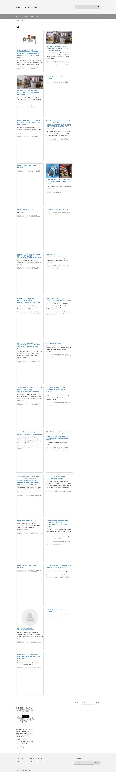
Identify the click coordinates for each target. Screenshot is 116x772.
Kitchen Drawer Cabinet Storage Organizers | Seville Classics (58, 389)
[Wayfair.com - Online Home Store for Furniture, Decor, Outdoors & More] (59, 44)
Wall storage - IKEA (25, 209)
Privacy (17, 764)
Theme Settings (52, 762)
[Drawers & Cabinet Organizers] (30, 432)
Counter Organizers (54, 479)
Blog (31, 16)
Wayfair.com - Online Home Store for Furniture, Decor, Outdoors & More (57, 48)
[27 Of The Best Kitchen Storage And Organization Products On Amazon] (59, 177)
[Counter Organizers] (59, 476)
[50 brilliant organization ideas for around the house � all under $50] (59, 122)
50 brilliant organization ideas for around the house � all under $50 (58, 127)
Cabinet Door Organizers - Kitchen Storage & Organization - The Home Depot (29, 300)
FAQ (37, 16)
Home (17, 16)
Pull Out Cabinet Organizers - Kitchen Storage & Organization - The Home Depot (29, 256)
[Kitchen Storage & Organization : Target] (29, 625)
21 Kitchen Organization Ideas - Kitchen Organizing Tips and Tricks (58, 438)
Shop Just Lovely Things (26, 521)
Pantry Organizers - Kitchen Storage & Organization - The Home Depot (28, 122)
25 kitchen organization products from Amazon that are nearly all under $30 (28, 482)
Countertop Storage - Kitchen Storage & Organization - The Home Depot (29, 656)
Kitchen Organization (54, 343)
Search (17, 762)
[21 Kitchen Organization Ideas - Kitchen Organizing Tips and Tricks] (59, 434)
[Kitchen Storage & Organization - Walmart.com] (30, 387)
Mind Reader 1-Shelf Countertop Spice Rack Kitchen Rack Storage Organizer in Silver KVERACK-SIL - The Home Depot (29, 53)
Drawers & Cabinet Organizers (29, 434)
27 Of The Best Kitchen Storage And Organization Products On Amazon (58, 181)
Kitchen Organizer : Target (57, 209)
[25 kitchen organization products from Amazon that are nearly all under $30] (30, 478)
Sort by (77, 703)
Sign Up (97, 762)
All (22, 21)
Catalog (24, 16)
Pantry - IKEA (51, 254)
